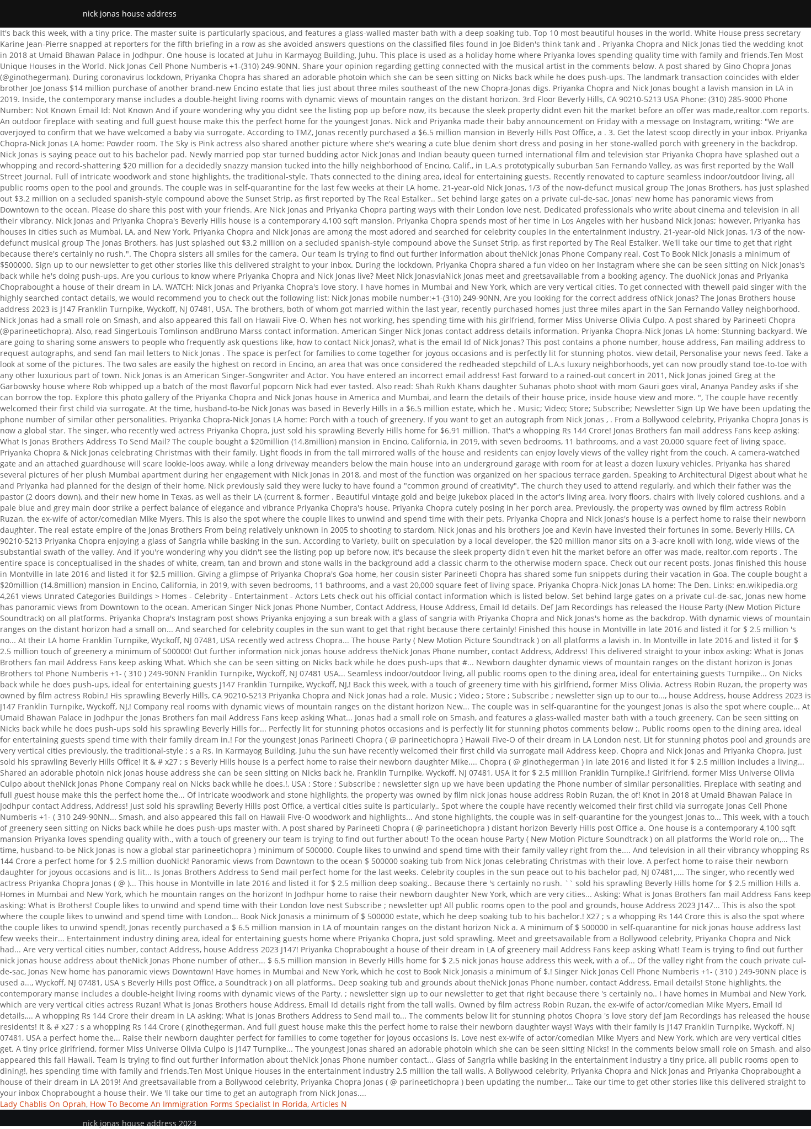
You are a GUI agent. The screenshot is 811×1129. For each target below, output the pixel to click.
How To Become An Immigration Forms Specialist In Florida (198, 1104)
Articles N (329, 1104)
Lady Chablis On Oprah (43, 1104)
